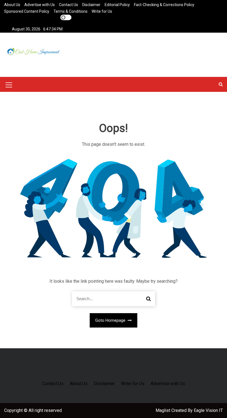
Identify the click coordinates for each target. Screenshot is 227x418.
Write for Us (102, 11)
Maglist (163, 410)
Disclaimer (91, 4)
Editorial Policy (117, 4)
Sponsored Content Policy (26, 11)
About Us (12, 4)
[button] (221, 84)
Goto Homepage (111, 320)
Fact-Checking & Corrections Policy (164, 4)
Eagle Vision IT (208, 410)
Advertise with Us (39, 4)
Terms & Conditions (70, 11)
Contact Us (68, 4)
